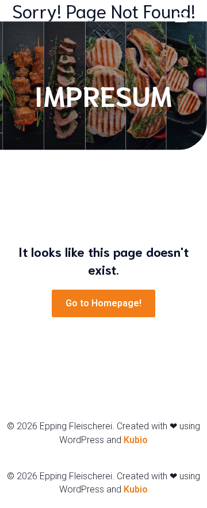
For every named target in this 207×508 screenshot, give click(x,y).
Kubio (136, 439)
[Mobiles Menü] (181, 17)
